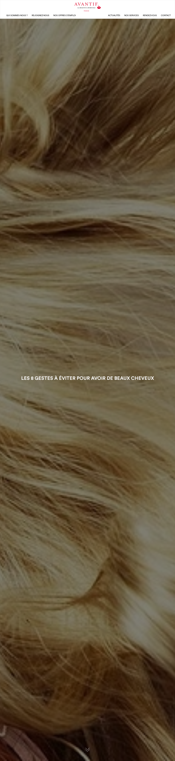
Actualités (114, 15)
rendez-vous (150, 15)
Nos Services (131, 15)
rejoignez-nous (40, 15)
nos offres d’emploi (64, 15)
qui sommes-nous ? (17, 15)
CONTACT (166, 15)
